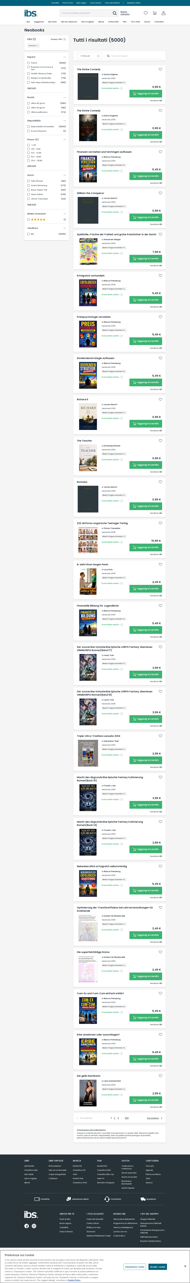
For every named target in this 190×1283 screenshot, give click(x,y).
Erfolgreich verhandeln (90, 275)
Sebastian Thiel (111, 741)
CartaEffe (55, 3)
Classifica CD (79, 1170)
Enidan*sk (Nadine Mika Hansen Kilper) (122, 916)
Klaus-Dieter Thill (39, 190)
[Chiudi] (185, 1266)
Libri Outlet (28, 1174)
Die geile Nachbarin (88, 1076)
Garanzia (91, 1231)
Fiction (34, 63)
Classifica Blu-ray (105, 1174)
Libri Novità (29, 1166)
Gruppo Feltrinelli (147, 1219)
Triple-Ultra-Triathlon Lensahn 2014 (98, 736)
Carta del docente (112, 3)
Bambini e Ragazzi (105, 1182)
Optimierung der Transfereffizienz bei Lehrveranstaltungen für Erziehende (115, 909)
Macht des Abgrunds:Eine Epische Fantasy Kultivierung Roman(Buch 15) (110, 779)
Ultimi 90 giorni (38, 103)
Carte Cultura (95, 3)
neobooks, (106, 78)
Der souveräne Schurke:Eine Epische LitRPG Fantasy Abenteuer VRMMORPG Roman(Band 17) (115, 648)
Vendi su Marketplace (123, 1227)
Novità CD (77, 1166)
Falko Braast (37, 181)
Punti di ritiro (67, 3)
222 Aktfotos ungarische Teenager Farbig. (102, 523)
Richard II (82, 399)
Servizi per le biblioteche (124, 1219)
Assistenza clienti (134, 3)
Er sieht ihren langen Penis (92, 564)
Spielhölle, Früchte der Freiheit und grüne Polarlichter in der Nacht (116, 234)
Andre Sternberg (39, 185)
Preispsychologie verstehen (94, 317)
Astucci (149, 1182)
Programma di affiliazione (125, 1223)
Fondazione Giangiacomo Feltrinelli (152, 1231)
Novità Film (102, 1166)
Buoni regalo (81, 3)
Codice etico (119, 1235)
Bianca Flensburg (112, 157)
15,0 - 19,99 (36, 157)
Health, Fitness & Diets (41, 73)
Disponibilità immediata (42, 126)
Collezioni (53, 1178)
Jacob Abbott (110, 198)
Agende (149, 1170)
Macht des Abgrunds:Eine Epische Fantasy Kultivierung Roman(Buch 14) (110, 823)
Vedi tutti (31, 88)
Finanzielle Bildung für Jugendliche (98, 605)
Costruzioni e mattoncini (127, 1167)
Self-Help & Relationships (43, 82)
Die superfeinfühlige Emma (93, 952)
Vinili (75, 1174)
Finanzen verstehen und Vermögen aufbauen (104, 152)
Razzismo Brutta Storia (150, 1241)
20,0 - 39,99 (36, 160)
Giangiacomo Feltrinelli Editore (150, 1224)
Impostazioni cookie (134, 1266)
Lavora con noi (120, 1231)
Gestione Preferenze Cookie (99, 1235)
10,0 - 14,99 (36, 153)
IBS (32, 234)
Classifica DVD (104, 1170)
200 (127, 1118)
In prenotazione (38, 131)
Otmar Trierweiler (39, 199)
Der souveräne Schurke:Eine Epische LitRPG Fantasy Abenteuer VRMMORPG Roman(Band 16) (115, 693)
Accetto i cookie (157, 1266)
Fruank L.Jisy (110, 785)
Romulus (82, 482)
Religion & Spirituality (41, 78)
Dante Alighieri (111, 74)
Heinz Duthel (37, 194)
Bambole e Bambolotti (127, 1182)
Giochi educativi (129, 1173)
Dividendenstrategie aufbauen (95, 358)
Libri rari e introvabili (57, 1170)
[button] (114, 13)
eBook (27, 1182)
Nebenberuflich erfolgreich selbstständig (102, 866)
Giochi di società (129, 1177)
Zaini (148, 1178)
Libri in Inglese (30, 1178)
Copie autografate (57, 1174)
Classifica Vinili (80, 1182)
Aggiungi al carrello (148, 93)
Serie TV (100, 1178)
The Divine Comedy (88, 69)
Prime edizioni (55, 1166)
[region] (95, 1266)
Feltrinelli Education (149, 1237)
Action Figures (128, 1188)
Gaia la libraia (66, 1231)
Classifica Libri (31, 1170)
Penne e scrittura (153, 1174)
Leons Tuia (109, 655)
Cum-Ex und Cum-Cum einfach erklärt (100, 993)
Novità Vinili (78, 1178)
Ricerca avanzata (125, 13)
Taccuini (150, 1166)
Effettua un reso (93, 1227)
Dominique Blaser (112, 445)
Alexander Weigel (112, 239)
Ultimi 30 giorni (38, 108)
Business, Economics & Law (42, 68)
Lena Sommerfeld (112, 1081)
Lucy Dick (108, 569)
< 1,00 (33, 145)
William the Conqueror (90, 193)
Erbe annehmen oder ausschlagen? (98, 1034)
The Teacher (84, 440)
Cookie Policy (74, 1280)
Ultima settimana (39, 112)
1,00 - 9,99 (35, 149)
